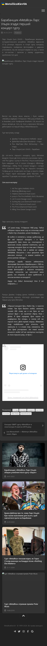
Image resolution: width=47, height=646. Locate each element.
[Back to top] (23, 616)
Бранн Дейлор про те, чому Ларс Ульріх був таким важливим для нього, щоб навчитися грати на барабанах (21, 515)
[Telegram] (15, 631)
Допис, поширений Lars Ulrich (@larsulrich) (23, 397)
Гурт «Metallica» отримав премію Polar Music (21, 605)
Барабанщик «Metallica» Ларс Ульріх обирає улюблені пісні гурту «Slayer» (20, 471)
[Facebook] (28, 631)
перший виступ (26, 413)
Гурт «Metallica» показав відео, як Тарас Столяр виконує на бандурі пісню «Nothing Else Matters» (23, 561)
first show (23, 410)
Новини (18, 32)
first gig (15, 410)
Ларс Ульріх (15, 413)
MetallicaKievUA (16, 4)
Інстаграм (6, 413)
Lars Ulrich (39, 410)
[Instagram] (23, 631)
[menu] (43, 11)
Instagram (31, 410)
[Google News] (32, 631)
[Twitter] (19, 631)
